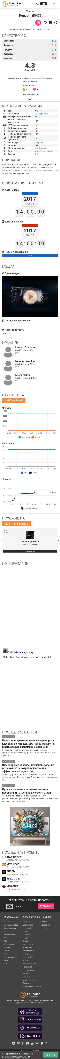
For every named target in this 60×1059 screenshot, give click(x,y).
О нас (25, 931)
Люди (6, 951)
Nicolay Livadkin (25, 361)
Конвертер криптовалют (28, 947)
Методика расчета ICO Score (28, 954)
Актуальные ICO (11, 925)
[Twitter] (18, 366)
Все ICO (7, 922)
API (5, 963)
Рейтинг (26, 922)
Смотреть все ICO (16, 523)
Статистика (9, 957)
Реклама (27, 934)
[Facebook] (35, 154)
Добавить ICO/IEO (46, 925)
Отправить (46, 906)
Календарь (9, 944)
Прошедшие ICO (11, 934)
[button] (53, 3)
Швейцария (40, 148)
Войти (44, 922)
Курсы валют (28, 944)
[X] (38, 154)
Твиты (5, 333)
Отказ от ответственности (30, 977)
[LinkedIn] (16, 353)
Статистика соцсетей (28, 925)
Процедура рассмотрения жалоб (29, 967)
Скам (6, 938)
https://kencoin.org (43, 151)
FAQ (6, 960)
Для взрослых (41, 114)
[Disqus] (30, 606)
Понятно (50, 1055)
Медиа (26, 938)
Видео (25, 941)
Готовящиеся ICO (10, 928)
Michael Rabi (23, 375)
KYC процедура (29, 964)
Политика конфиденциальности (32, 983)
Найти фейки (14, 400)
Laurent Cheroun (25, 347)
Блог (6, 954)
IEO (5, 941)
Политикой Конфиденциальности (16, 1057)
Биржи (7, 947)
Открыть (39, 142)
